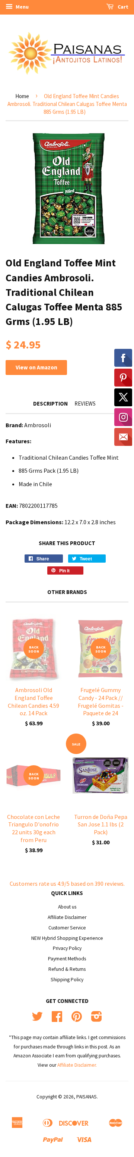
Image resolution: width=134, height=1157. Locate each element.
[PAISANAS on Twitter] (37, 1019)
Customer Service (67, 928)
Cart (122, 6)
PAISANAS (86, 1097)
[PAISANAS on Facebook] (57, 1019)
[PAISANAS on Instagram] (96, 1019)
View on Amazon (36, 367)
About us (67, 907)
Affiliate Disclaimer (67, 917)
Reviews (85, 403)
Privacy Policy (67, 948)
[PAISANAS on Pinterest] (76, 1019)
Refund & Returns (67, 969)
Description (50, 403)
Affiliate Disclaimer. (77, 1065)
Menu (22, 6)
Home (22, 96)
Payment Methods (67, 959)
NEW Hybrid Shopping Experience (67, 938)
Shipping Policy (67, 979)
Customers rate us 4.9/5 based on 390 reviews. (67, 883)
